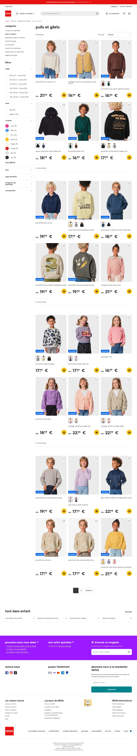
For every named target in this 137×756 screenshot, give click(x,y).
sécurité (108, 731)
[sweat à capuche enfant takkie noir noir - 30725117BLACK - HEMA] (38, 145)
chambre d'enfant (108, 618)
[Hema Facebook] (6, 672)
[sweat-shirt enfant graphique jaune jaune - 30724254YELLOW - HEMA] (109, 145)
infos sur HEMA (50, 704)
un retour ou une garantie (16, 649)
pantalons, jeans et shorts (15, 38)
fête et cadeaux (11, 710)
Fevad (126, 731)
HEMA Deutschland (119, 713)
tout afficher (10, 162)
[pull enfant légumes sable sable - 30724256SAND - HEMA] (114, 145)
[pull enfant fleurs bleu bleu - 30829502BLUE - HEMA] (109, 561)
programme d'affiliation (52, 718)
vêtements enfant (24, 21)
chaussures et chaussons (14, 52)
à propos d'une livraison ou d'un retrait (21, 646)
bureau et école (10, 707)
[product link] (51, 59)
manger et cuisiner (11, 713)
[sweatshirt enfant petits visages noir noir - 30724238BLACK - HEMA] (103, 145)
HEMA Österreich (118, 716)
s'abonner (111, 689)
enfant (13, 21)
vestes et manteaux (13, 48)
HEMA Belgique (117, 710)
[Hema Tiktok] (15, 672)
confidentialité (54, 731)
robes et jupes (10, 41)
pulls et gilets (10, 34)
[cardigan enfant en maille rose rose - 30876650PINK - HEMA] (70, 420)
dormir (7, 716)
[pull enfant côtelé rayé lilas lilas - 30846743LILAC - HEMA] (76, 358)
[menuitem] (9, 6)
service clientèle (64, 646)
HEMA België (116, 707)
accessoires (9, 45)
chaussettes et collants (78, 618)
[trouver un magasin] (129, 652)
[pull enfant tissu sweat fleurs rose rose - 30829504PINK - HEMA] (114, 561)
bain (6, 719)
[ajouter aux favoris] (64, 43)
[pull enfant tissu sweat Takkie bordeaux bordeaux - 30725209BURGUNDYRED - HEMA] (103, 83)
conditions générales (69, 731)
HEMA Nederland (118, 704)
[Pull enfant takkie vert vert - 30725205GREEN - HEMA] (109, 83)
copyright (84, 731)
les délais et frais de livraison (17, 652)
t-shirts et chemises (12, 30)
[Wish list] (124, 13)
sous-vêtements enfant (13, 618)
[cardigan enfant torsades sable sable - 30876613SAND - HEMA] (76, 420)
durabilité (48, 710)
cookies (117, 731)
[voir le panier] (129, 13)
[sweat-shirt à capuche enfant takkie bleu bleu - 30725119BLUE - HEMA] (43, 145)
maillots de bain (11, 55)
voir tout (128, 612)
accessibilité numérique (36, 731)
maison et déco (10, 704)
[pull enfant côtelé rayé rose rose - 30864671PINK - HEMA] (70, 358)
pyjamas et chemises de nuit (47, 618)
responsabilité (96, 731)
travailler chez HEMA (52, 707)
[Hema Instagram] (11, 672)
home (7, 21)
